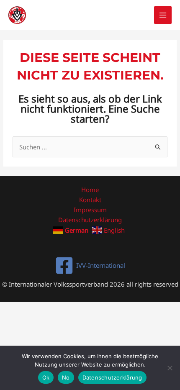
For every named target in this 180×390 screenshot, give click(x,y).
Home (90, 189)
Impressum (90, 209)
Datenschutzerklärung (90, 220)
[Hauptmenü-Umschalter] (163, 15)
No (66, 377)
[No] (169, 368)
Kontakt (90, 199)
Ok (46, 377)
